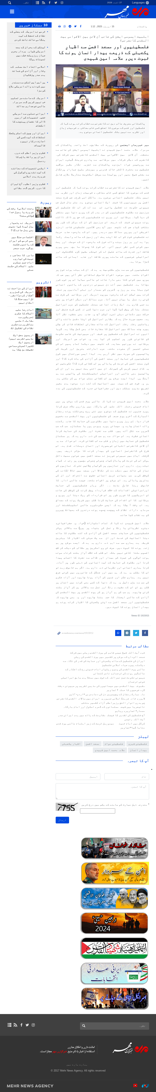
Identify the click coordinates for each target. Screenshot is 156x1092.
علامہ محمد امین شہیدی (110, 750)
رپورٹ (46, 202)
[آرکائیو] (9, 1025)
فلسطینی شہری (137, 743)
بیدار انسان (138, 750)
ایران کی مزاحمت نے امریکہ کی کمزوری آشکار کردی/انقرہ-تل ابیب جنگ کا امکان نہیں (21, 295)
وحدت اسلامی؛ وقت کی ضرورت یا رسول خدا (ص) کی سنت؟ (20, 212)
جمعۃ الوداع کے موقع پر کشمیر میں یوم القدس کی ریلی (109, 657)
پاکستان (142, 26)
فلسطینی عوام (114, 743)
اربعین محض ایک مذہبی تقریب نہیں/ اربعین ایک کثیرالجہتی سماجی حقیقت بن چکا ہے (21, 342)
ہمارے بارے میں (77, 1064)
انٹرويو (44, 282)
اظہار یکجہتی (71, 743)
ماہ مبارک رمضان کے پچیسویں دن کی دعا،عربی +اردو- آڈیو (107, 694)
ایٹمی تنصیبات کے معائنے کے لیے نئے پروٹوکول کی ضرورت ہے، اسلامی (28, 172)
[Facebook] (21, 1025)
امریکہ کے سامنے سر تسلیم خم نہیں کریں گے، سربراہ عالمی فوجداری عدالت (28, 102)
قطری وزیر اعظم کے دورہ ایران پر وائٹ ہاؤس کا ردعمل (30, 156)
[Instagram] (33, 1025)
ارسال (62, 820)
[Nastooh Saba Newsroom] (143, 1086)
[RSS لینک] (15, 1025)
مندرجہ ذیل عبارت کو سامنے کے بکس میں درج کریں (115, 804)
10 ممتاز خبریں (33, 25)
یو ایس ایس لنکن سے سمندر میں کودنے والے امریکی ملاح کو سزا (27, 86)
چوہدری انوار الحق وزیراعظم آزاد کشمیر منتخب (113, 702)
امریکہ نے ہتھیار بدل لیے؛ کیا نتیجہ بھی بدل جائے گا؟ (21, 226)
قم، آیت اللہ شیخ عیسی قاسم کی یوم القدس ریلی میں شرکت (107, 652)
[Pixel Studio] (133, 1086)
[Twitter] (27, 1025)
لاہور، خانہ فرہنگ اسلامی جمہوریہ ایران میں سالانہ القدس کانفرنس (101, 698)
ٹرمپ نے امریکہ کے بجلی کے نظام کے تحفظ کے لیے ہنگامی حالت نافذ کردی (28, 35)
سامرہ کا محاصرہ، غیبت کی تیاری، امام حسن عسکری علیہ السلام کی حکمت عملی (21, 262)
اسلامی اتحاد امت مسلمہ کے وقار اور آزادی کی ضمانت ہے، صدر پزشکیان (28, 70)
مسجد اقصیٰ (93, 743)
